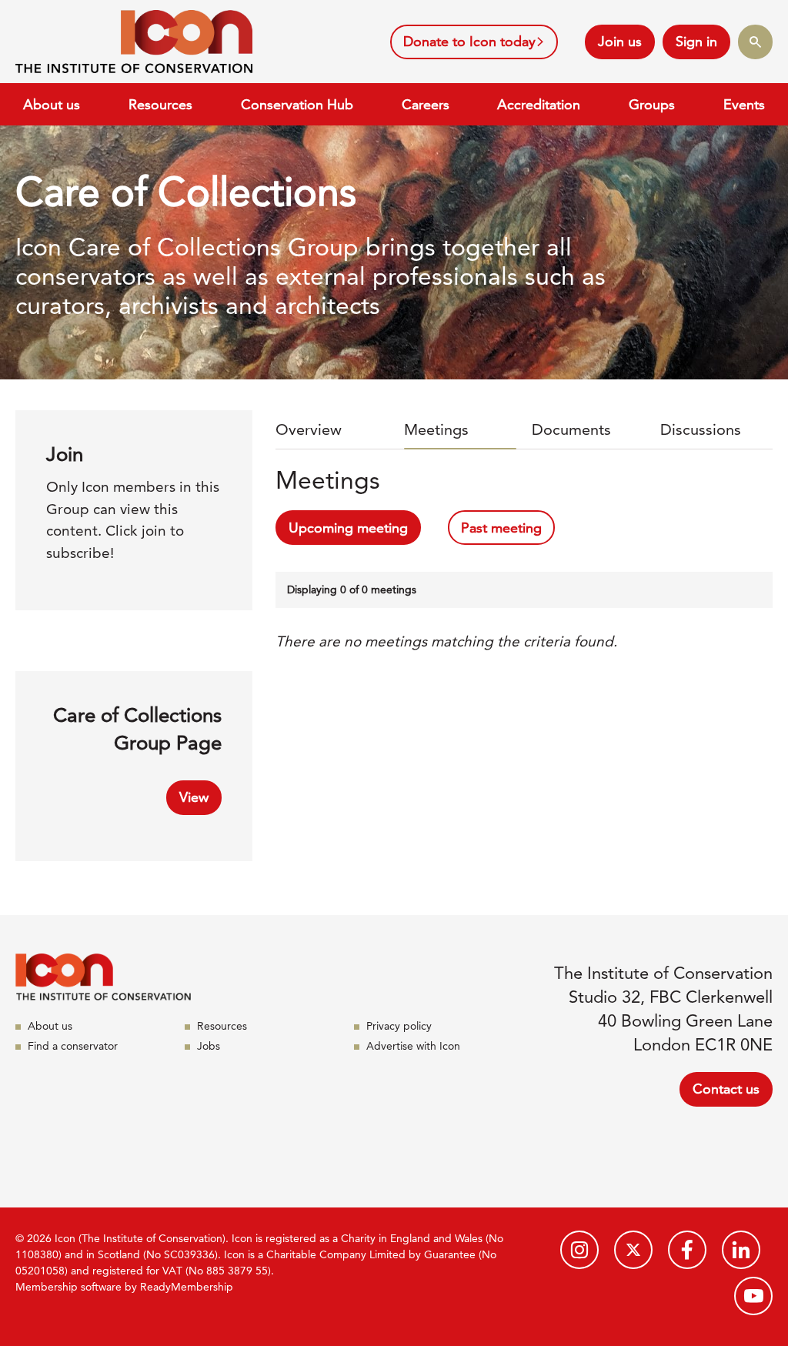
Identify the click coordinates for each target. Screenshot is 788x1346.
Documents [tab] (571, 429)
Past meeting (501, 527)
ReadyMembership (186, 1287)
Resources (160, 104)
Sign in (696, 41)
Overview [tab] (308, 429)
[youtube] (753, 1296)
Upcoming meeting (348, 527)
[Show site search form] (755, 42)
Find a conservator (73, 1046)
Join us (620, 41)
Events (744, 104)
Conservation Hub (297, 104)
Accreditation (538, 104)
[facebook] (687, 1250)
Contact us (726, 1088)
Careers (425, 104)
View (194, 797)
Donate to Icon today (469, 41)
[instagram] (579, 1250)
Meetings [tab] (436, 429)
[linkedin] (741, 1250)
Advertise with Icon (413, 1046)
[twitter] (633, 1250)
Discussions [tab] (700, 429)
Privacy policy (399, 1026)
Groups (652, 104)
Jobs (208, 1046)
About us (51, 104)
